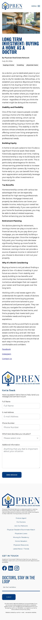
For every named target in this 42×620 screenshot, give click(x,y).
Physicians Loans (21, 533)
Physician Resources (21, 545)
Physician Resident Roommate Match (21, 530)
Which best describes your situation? (16, 434)
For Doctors (21, 522)
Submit (8, 597)
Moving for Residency (21, 537)
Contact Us (7, 359)
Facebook (6, 349)
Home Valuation (21, 541)
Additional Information (11, 445)
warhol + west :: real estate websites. (26, 612)
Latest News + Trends (21, 549)
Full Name (6, 402)
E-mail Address (8, 412)
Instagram (6, 354)
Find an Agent (21, 518)
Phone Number (8, 423)
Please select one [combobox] (12, 438)
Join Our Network (21, 526)
